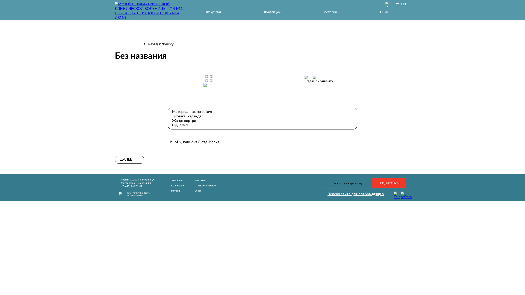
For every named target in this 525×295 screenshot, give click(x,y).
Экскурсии (213, 12)
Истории (330, 12)
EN (403, 4)
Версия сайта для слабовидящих (356, 194)
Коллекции (272, 12)
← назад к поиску (158, 44)
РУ (397, 4)
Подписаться (389, 183)
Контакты (200, 180)
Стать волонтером (205, 185)
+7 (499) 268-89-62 (131, 186)
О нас (384, 12)
